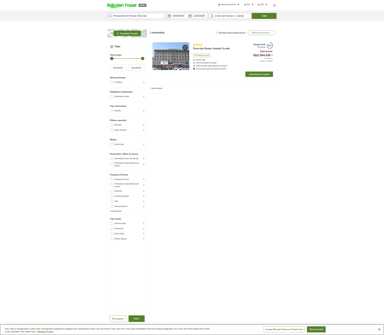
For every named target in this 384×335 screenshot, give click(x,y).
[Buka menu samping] (274, 5)
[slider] (111, 58)
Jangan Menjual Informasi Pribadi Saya (284, 329)
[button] (121, 5)
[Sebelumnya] (156, 56)
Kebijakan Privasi (45, 332)
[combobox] (136, 16)
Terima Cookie (316, 329)
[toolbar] (187, 16)
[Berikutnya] (186, 56)
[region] (192, 329)
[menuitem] (229, 4)
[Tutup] (379, 329)
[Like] (185, 47)
